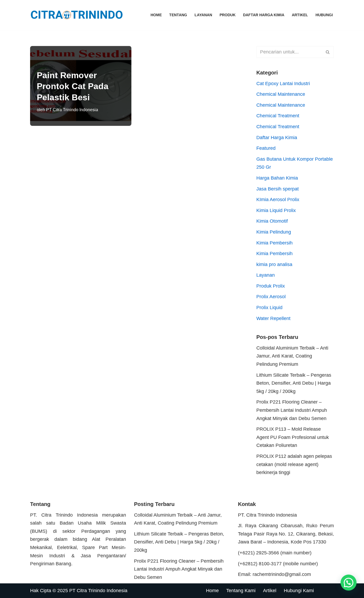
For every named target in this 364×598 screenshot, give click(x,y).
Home (156, 15)
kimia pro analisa (274, 264)
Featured (266, 148)
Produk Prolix (270, 286)
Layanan (203, 15)
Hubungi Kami (299, 590)
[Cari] (328, 52)
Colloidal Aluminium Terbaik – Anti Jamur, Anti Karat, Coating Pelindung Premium (292, 356)
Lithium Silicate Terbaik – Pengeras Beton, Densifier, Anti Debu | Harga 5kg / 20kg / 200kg (293, 383)
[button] (349, 583)
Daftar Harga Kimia (263, 15)
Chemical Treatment (277, 115)
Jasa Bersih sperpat (277, 189)
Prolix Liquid (269, 307)
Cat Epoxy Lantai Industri (283, 83)
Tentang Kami (241, 590)
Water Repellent (273, 318)
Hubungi (324, 15)
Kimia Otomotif (272, 221)
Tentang (178, 15)
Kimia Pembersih (274, 243)
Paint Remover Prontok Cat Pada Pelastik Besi (72, 86)
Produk (228, 15)
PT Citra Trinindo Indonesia (72, 109)
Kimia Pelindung (273, 232)
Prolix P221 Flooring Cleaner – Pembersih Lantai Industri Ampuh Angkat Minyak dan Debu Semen (291, 410)
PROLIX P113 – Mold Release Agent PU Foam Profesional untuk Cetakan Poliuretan (292, 437)
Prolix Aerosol (271, 296)
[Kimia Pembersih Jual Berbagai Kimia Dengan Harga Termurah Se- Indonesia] (78, 15)
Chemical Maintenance (280, 94)
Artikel (300, 15)
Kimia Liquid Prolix (276, 210)
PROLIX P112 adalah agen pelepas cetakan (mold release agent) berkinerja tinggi (294, 464)
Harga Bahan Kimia (277, 178)
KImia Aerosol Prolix (277, 199)
